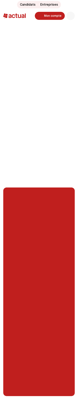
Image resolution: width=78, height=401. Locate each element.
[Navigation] (70, 16)
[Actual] (14, 15)
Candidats (28, 4)
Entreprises (49, 4)
